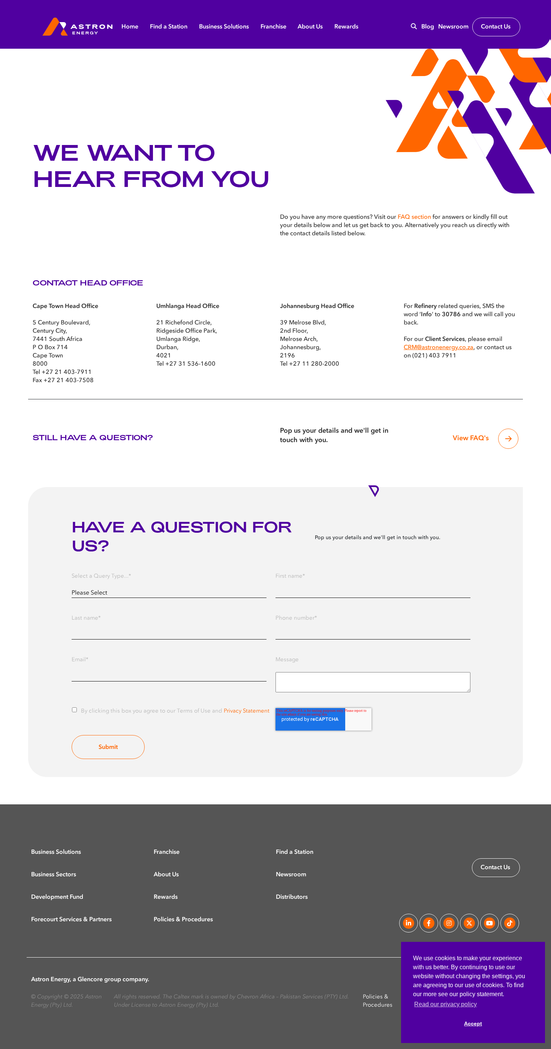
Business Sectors (53, 874)
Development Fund (57, 897)
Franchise (273, 27)
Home (129, 27)
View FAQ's (471, 438)
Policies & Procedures (183, 919)
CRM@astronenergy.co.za (438, 348)
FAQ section (414, 217)
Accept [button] (473, 1024)
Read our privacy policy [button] (445, 1004)
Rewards (346, 27)
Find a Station (168, 27)
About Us (310, 27)
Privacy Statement (247, 711)
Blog (427, 27)
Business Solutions (224, 27)
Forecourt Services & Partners (71, 919)
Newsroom (453, 27)
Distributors (292, 897)
